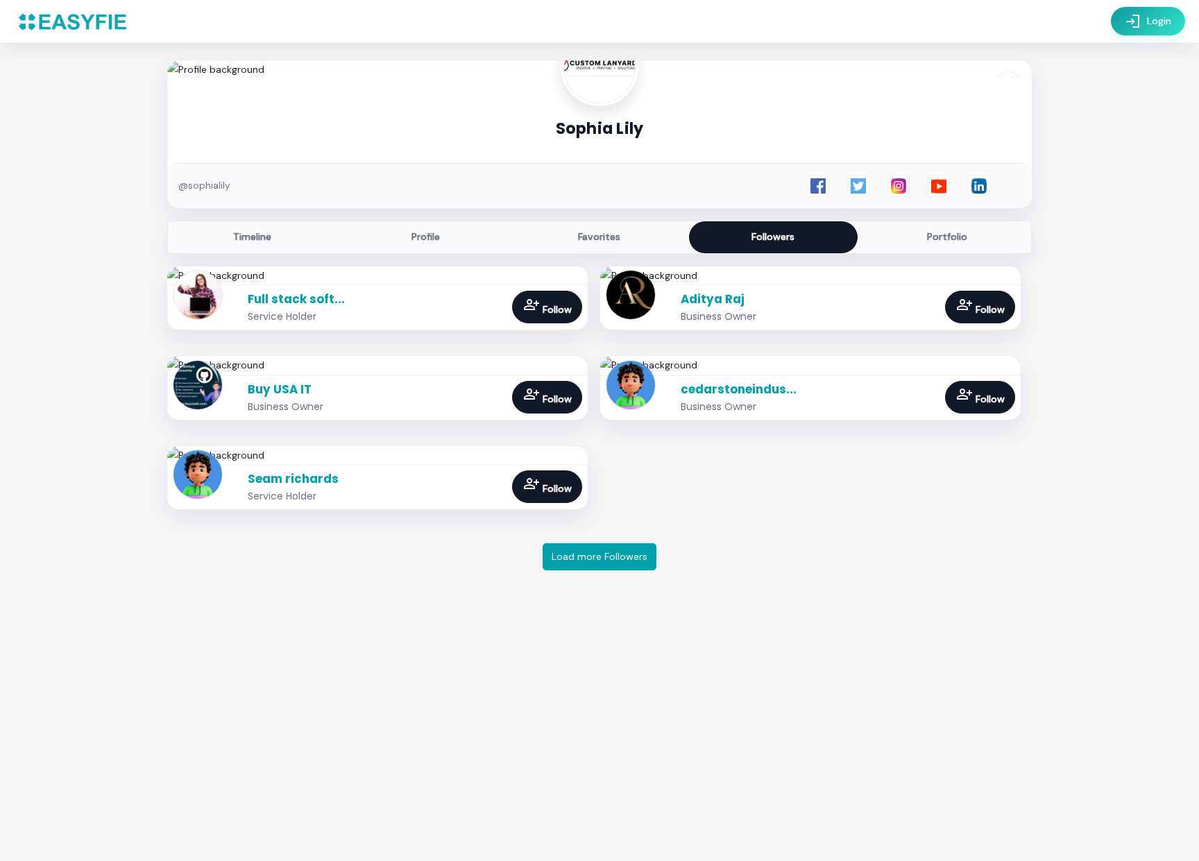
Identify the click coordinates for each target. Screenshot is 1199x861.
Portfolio (947, 236)
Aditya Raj (713, 299)
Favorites (599, 236)
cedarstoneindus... (739, 389)
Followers (772, 236)
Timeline (252, 236)
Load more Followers (599, 556)
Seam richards (293, 478)
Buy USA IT (280, 389)
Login (1148, 21)
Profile (425, 236)
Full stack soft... (296, 299)
